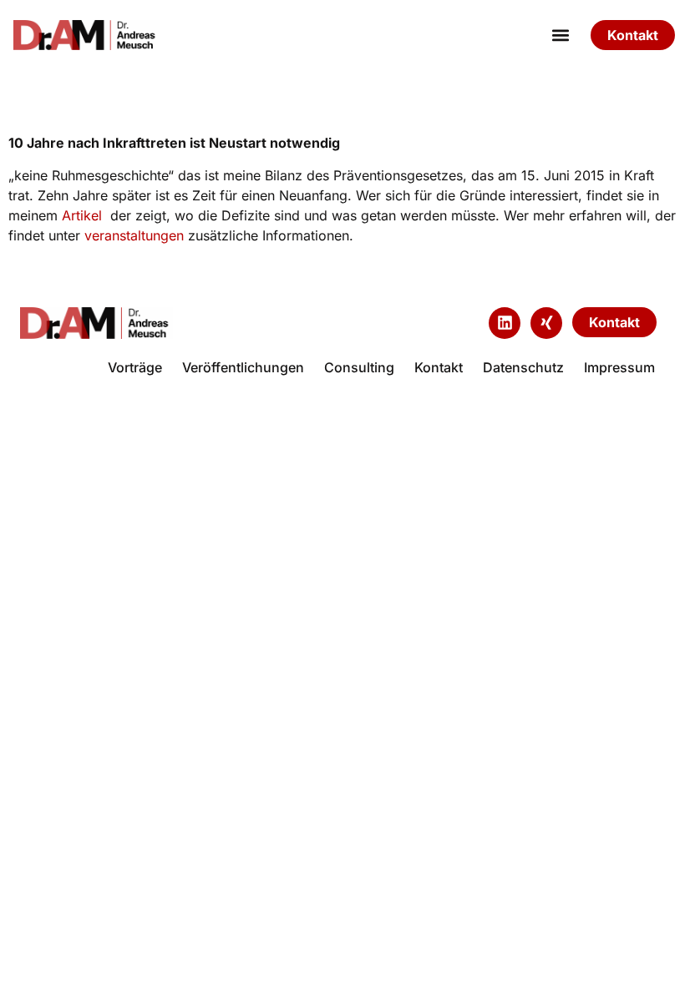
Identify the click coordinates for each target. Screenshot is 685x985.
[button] (560, 35)
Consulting (359, 367)
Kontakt (438, 367)
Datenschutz (523, 367)
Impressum (619, 367)
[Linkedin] (504, 323)
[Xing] (546, 323)
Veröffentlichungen (243, 367)
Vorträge (135, 367)
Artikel (82, 215)
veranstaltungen (134, 235)
